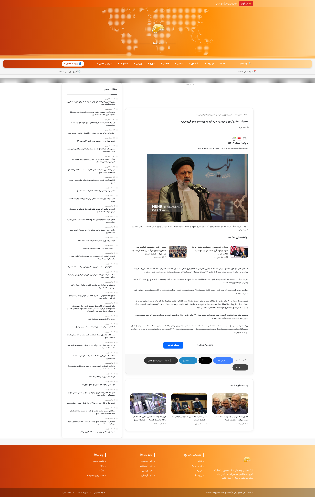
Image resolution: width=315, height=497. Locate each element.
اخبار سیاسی (147, 461)
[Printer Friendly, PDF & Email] (239, 138)
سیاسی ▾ (179, 64)
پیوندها (198, 475)
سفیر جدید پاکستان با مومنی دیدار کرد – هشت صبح (189, 418)
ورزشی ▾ (138, 64)
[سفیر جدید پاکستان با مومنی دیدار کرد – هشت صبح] (189, 403)
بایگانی (101, 471)
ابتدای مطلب (189, 84)
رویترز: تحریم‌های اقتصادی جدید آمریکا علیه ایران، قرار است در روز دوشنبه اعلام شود (210, 250)
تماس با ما (197, 466)
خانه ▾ (222, 64)
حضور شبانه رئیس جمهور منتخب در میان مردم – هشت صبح (231, 418)
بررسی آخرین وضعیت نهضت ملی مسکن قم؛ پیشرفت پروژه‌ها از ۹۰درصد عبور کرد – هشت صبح (148, 250)
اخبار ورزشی (147, 471)
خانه (246, 114)
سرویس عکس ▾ (104, 64)
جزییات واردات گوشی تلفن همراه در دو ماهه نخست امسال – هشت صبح (148, 418)
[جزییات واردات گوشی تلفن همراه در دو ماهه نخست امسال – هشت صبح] (148, 403)
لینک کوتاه (173, 345)
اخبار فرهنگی (147, 475)
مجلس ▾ (165, 64)
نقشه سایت (98, 461)
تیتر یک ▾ (209, 64)
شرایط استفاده (82, 492)
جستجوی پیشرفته (95, 475)
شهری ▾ (151, 64)
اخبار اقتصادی (146, 466)
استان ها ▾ (123, 64)
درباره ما (198, 471)
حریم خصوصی (99, 492)
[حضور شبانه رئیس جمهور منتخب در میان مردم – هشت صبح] (230, 403)
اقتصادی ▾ (194, 64)
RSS (102, 466)
